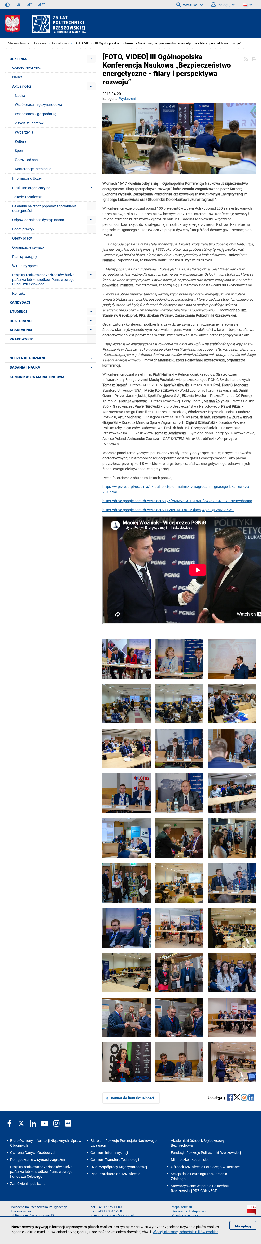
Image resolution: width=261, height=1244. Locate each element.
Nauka (20, 95)
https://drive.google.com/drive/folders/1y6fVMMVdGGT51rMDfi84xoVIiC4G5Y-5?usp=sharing (177, 500)
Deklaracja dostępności (189, 1211)
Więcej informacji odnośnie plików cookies (185, 1231)
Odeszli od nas (26, 159)
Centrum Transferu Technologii (114, 1159)
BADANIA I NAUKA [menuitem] (25, 367)
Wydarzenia (128, 98)
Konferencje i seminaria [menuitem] (33, 168)
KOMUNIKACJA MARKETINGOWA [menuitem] (37, 377)
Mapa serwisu (182, 1207)
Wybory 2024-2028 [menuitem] (27, 67)
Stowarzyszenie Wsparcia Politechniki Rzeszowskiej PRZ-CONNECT (200, 1188)
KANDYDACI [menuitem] (20, 302)
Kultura (21, 141)
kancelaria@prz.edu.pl (118, 1215)
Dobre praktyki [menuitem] (23, 229)
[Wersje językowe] (247, 4)
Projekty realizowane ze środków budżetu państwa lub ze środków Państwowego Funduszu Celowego (43, 1171)
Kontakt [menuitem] (18, 293)
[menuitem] (91, 59)
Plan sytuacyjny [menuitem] (24, 256)
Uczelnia (40, 43)
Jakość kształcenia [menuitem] (27, 196)
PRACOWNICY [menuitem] (21, 339)
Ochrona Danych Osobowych (33, 1152)
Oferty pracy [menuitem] (22, 238)
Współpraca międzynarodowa (38, 104)
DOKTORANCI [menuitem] (21, 321)
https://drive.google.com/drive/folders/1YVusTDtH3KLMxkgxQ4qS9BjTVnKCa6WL (168, 509)
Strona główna (18, 43)
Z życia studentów (29, 123)
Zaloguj (224, 4)
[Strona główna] (45, 24)
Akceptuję (242, 1226)
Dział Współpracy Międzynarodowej (118, 1166)
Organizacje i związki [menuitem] (28, 247)
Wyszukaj (190, 5)
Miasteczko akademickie (190, 1159)
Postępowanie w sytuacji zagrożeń (37, 1159)
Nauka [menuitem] (17, 77)
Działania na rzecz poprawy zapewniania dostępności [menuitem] (44, 208)
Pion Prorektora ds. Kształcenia (115, 1173)
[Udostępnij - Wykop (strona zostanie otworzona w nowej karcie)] (244, 1098)
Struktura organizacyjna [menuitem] (31, 187)
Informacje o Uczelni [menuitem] (28, 178)
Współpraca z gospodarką (35, 113)
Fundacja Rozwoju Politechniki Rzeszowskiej (206, 1152)
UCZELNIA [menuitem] (18, 59)
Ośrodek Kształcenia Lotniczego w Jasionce (205, 1166)
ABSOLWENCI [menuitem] (21, 330)
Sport (19, 150)
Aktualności (60, 43)
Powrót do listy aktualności (132, 1098)
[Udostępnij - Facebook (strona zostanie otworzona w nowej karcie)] (230, 1098)
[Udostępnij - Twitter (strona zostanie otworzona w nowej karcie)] (236, 1098)
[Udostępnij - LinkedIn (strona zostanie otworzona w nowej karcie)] (251, 1098)
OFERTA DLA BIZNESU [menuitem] (28, 358)
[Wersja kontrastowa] (7, 4)
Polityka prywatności (186, 1215)
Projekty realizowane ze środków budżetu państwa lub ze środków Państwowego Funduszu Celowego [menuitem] (45, 279)
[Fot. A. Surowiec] (179, 139)
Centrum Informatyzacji (109, 1152)
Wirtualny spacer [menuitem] (25, 265)
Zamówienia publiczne (27, 1183)
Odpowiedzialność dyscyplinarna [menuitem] (38, 219)
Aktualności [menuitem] (21, 86)
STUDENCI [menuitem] (18, 312)
